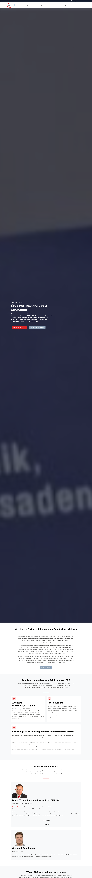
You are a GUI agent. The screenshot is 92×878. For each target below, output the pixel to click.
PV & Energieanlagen (62, 5)
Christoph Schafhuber (18, 854)
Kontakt (82, 5)
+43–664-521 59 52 (66, 0)
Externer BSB (48, 5)
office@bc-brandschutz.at (78, 0)
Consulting (39, 5)
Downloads (76, 5)
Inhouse (54, 5)
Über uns (70, 5)
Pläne (33, 5)
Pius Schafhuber (16, 806)
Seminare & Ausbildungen (23, 5)
